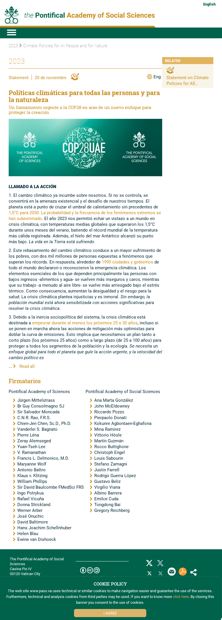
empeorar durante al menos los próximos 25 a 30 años (85, 323)
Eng (157, 76)
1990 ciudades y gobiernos (127, 262)
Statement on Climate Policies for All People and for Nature (187, 83)
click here (181, 596)
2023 (13, 45)
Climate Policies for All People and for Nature (65, 45)
